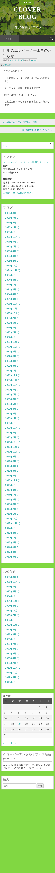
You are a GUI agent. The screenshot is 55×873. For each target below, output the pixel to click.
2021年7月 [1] (12, 394)
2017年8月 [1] (12, 533)
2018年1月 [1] (12, 514)
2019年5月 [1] (12, 461)
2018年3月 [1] (12, 504)
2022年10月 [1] (12, 347)
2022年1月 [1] (12, 370)
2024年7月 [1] (12, 284)
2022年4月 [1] (12, 361)
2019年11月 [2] (12, 447)
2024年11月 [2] (12, 270)
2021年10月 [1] (12, 385)
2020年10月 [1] (12, 428)
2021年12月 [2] (12, 375)
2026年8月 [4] (12, 213)
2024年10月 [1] (12, 275)
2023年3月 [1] (12, 327)
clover (34, 60)
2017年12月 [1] (12, 518)
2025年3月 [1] (12, 256)
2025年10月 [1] (12, 237)
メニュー (10, 39)
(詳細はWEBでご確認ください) (18, 193)
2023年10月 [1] (12, 313)
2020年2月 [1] (12, 663)
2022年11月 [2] (12, 342)
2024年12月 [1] (12, 265)
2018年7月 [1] (12, 495)
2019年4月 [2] (12, 466)
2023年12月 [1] (12, 304)
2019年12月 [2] (12, 442)
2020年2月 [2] (12, 437)
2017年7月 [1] (12, 537)
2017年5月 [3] (12, 547)
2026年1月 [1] (12, 227)
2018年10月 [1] (12, 485)
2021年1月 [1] (12, 418)
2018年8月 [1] (12, 490)
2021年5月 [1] (12, 404)
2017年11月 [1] (12, 523)
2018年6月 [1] (12, 499)
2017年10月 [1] (12, 528)
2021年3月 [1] (12, 653)
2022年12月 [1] (12, 337)
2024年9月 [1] (12, 280)
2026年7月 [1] (12, 218)
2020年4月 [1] (12, 432)
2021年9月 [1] (12, 389)
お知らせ (7, 65)
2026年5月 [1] (12, 222)
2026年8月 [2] (12, 577)
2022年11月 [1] (12, 625)
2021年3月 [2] (12, 413)
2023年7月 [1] (12, 318)
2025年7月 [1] (12, 246)
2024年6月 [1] (12, 289)
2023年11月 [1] (12, 308)
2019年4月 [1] (12, 677)
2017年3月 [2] (12, 557)
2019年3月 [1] (12, 471)
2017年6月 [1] (12, 542)
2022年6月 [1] (12, 351)
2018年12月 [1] (12, 682)
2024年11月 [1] (12, 601)
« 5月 (5, 743)
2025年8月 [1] (12, 242)
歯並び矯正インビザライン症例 (20, 122)
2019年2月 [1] (12, 475)
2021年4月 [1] (12, 409)
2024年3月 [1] (12, 299)
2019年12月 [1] (12, 668)
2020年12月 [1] (12, 423)
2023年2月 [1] (12, 332)
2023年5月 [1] (12, 323)
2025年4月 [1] (12, 251)
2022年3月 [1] (12, 366)
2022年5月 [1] (12, 356)
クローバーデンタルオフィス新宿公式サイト (25, 162)
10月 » (13, 743)
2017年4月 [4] (12, 552)
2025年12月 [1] (12, 232)
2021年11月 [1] (12, 380)
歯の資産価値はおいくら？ (37, 130)
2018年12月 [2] (12, 480)
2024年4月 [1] (12, 294)
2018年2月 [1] (12, 509)
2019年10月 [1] (12, 452)
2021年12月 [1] (12, 639)
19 (19, 724)
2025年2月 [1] (12, 261)
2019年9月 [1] (12, 456)
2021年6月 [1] (12, 399)
